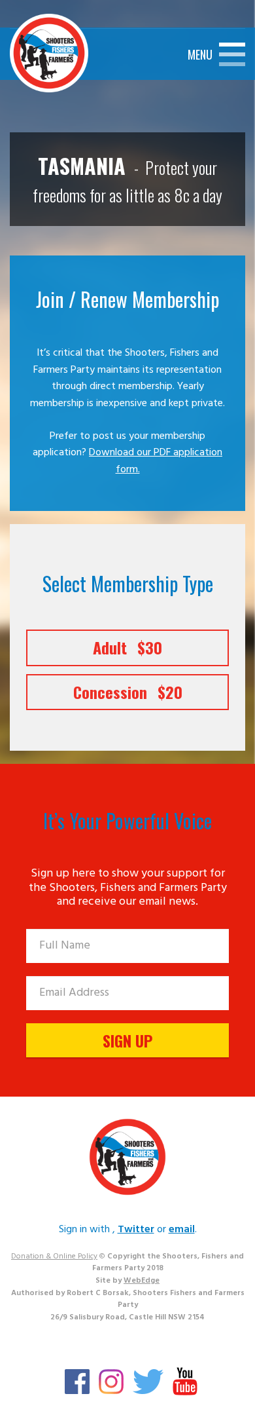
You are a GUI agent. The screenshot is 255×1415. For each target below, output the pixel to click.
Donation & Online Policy (54, 1256)
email (182, 1229)
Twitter (136, 1229)
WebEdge (142, 1280)
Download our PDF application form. (155, 461)
